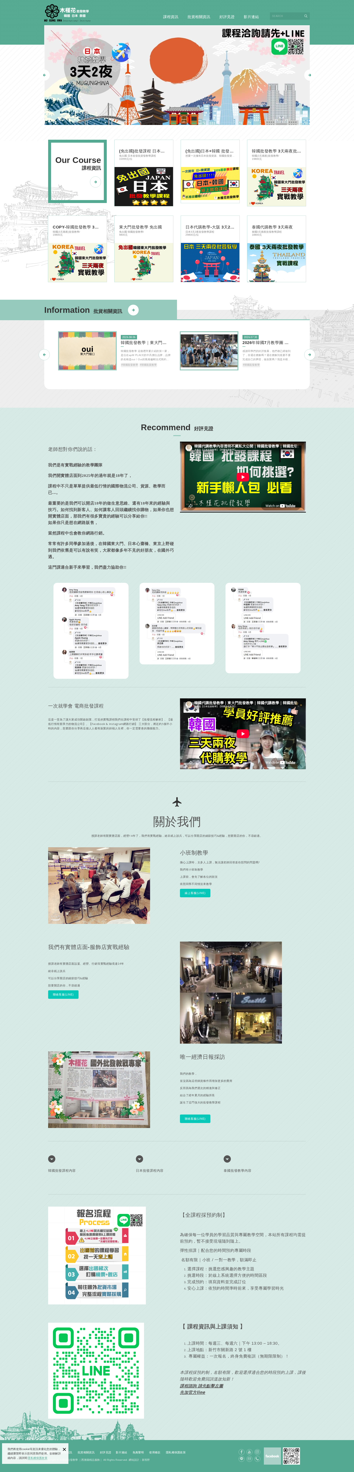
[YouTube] (249, 1452)
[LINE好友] (241, 1459)
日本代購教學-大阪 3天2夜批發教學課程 (210, 249)
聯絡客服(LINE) (63, 994)
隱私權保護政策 (37, 1457)
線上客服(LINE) (195, 893)
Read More (133, 306)
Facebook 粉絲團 (272, 1456)
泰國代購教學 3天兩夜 (276, 249)
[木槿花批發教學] (67, 13)
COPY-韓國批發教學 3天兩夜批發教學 (77, 249)
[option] (177, 75)
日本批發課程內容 (150, 1170)
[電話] (257, 1459)
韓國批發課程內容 (62, 1170)
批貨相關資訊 (199, 17)
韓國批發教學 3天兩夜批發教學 (276, 173)
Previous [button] (44, 75)
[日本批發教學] (177, 75)
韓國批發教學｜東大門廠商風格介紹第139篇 (116, 352)
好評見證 (227, 17)
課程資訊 (170, 17)
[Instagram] (257, 1452)
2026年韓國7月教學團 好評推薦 (238, 352)
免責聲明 (138, 1452)
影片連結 (251, 17)
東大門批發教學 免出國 (143, 249)
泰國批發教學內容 (237, 1170)
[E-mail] (249, 1459)
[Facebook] (241, 1452)
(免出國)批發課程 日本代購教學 (143, 173)
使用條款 (154, 1452)
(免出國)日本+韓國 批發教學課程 (210, 171)
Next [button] (310, 75)
